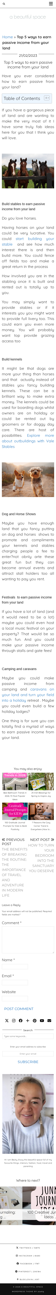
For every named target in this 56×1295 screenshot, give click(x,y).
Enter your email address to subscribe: (28, 1046)
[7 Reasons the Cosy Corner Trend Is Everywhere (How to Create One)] (41, 811)
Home (7, 37)
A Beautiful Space (32, 1287)
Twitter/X (29, 1248)
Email (8, 975)
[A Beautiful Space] (28, 12)
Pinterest (29, 1272)
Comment (11, 922)
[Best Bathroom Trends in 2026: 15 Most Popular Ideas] (15, 781)
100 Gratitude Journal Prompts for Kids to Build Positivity (15, 825)
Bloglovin (29, 1279)
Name (8, 959)
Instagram (29, 1256)
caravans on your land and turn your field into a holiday (28, 695)
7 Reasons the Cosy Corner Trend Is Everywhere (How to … (41, 825)
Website (9, 991)
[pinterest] (34, 1020)
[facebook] (21, 1020)
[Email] (49, 1020)
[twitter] (7, 1020)
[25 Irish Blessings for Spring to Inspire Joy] (41, 781)
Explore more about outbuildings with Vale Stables (28, 441)
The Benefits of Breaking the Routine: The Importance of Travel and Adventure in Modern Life (15, 867)
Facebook (29, 1264)
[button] (52, 3)
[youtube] (42, 1020)
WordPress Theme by (28, 1292)
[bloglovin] (27, 1020)
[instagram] (13, 1020)
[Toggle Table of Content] (45, 97)
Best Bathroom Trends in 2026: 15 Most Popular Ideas (15, 796)
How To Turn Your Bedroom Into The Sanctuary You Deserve (41, 855)
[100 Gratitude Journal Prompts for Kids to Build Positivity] (15, 811)
